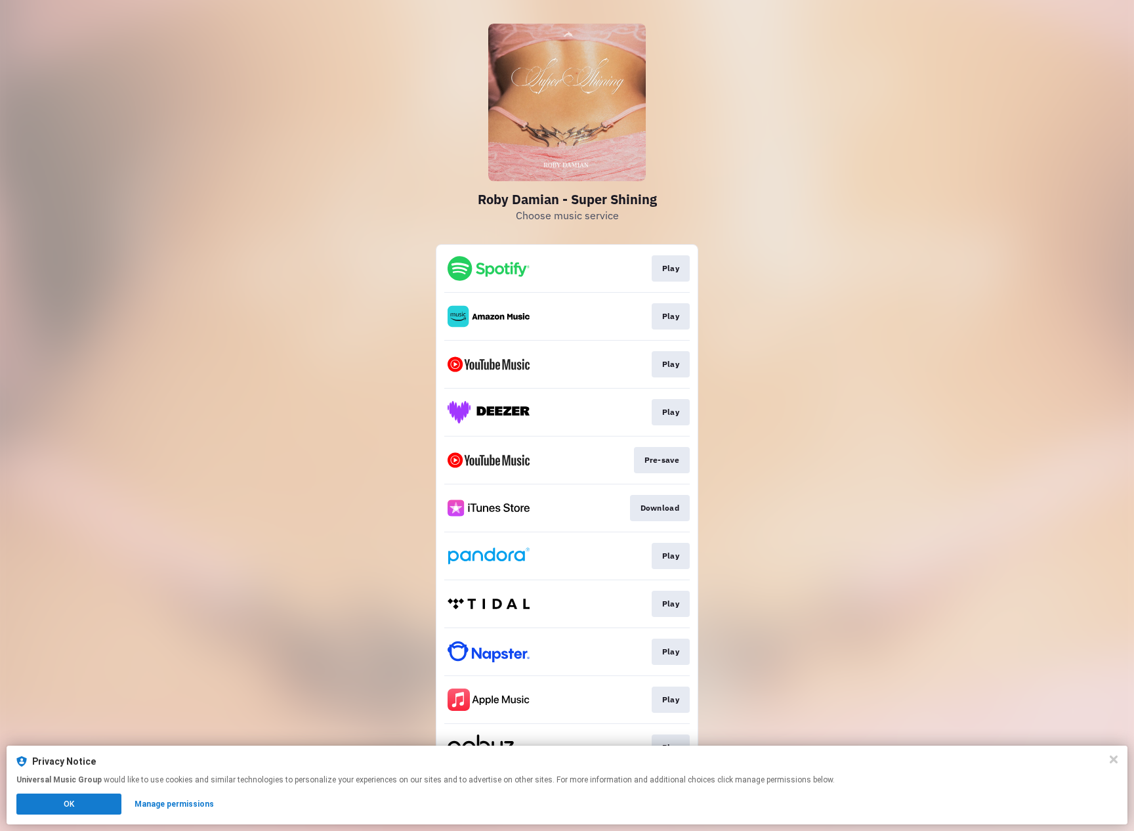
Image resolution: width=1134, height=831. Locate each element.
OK (69, 804)
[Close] (1113, 759)
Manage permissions (174, 804)
